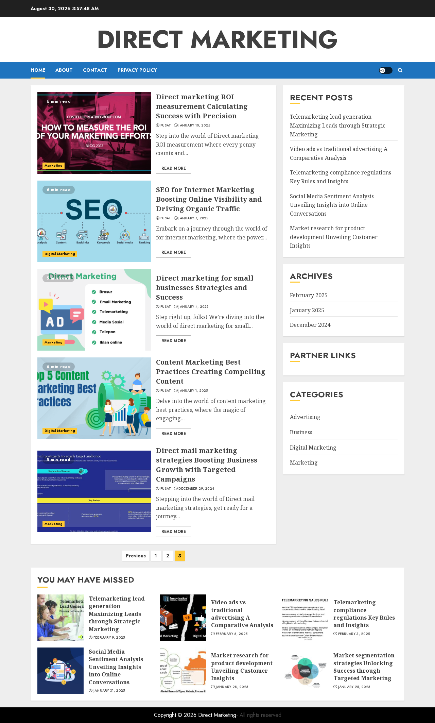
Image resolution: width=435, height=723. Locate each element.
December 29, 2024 (196, 488)
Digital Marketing (60, 253)
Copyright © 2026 (176, 715)
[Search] (400, 70)
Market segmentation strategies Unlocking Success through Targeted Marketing (364, 667)
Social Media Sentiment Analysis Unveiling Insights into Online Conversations (332, 204)
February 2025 (309, 295)
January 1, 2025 (193, 390)
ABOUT (64, 70)
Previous (136, 555)
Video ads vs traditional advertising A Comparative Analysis (242, 614)
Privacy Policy (137, 70)
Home (38, 70)
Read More (173, 168)
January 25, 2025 (354, 687)
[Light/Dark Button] (386, 70)
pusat (165, 125)
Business (301, 432)
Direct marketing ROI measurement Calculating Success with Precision (202, 106)
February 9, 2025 (109, 637)
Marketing (54, 165)
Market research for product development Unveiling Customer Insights (334, 236)
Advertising (305, 417)
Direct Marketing (217, 39)
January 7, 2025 (193, 218)
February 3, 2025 (354, 634)
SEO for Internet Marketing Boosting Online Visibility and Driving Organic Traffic (209, 199)
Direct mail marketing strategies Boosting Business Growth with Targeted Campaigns (206, 465)
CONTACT (95, 70)
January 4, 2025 (193, 306)
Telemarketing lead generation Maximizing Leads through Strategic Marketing (337, 125)
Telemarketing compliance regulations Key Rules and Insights (364, 614)
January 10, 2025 (194, 125)
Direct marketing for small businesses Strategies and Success (205, 287)
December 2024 (310, 325)
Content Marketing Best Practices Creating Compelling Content (210, 371)
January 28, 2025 (232, 687)
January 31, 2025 (109, 690)
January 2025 (307, 310)
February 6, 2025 (232, 634)
